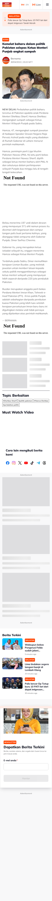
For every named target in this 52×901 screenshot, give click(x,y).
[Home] (7, 4)
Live (38, 4)
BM (22, 4)
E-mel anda (10, 760)
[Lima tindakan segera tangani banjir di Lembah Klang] (12, 663)
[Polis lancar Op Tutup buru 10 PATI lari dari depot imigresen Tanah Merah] (12, 683)
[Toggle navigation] (47, 4)
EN (27, 4)
